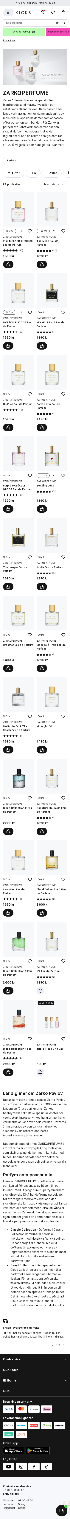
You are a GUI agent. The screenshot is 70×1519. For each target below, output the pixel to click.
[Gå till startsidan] (23, 12)
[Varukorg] (63, 12)
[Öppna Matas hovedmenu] (8, 12)
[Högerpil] (64, 1345)
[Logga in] (42, 12)
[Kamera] (58, 23)
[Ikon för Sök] (64, 23)
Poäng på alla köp (35, 2)
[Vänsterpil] (53, 1345)
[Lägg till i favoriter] (30, 231)
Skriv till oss (11, 1493)
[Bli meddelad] (40, 990)
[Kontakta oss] (61, 1510)
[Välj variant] (8, 264)
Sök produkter (15, 22)
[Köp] (42, 346)
